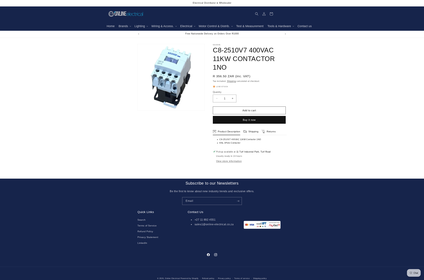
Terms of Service (147, 225)
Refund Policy (145, 231)
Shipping (231, 81)
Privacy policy (224, 278)
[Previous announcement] (138, 34)
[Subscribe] (238, 201)
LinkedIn (142, 243)
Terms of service (242, 278)
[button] (124, 26)
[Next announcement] (285, 34)
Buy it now (249, 119)
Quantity (217, 92)
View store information (229, 161)
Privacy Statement (147, 237)
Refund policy (208, 278)
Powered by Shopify (190, 278)
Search (141, 219)
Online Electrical (172, 278)
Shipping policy (260, 278)
